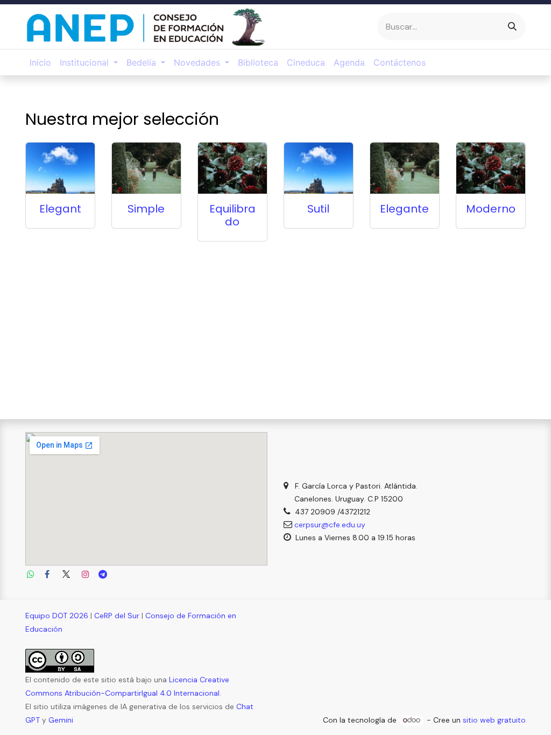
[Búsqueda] (512, 26)
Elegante (404, 208)
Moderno (490, 208)
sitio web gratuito (494, 720)
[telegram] (102, 574)
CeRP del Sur (116, 615)
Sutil (318, 208)
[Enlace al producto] (60, 168)
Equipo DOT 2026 (56, 615)
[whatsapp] (30, 574)
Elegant (60, 208)
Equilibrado (232, 215)
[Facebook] (46, 574)
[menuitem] (40, 62)
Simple (146, 208)
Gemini (60, 720)
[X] (66, 574)
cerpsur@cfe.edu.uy (329, 524)
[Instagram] (85, 574)
